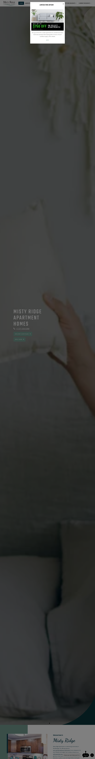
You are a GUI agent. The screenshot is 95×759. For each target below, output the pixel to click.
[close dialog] (63, 4)
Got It (47, 40)
